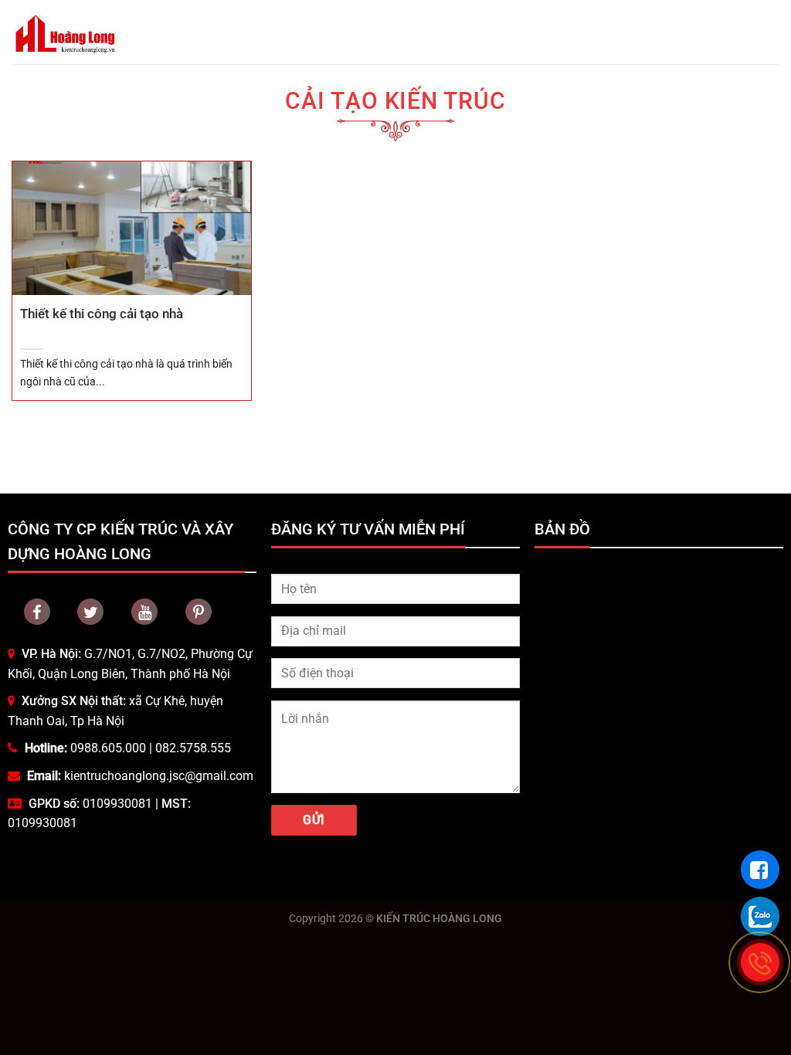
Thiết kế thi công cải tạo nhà (101, 314)
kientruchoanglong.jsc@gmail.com (158, 775)
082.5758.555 (193, 748)
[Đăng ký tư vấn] (760, 869)
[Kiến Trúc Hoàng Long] (65, 32)
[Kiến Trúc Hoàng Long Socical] (144, 612)
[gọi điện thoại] (760, 962)
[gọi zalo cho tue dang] (760, 916)
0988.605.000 (108, 748)
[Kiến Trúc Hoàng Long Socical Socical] (37, 612)
